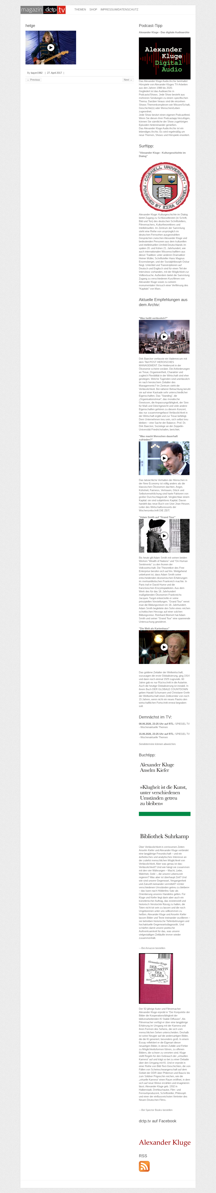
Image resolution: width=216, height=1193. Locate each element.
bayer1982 (37, 72)
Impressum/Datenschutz (119, 9)
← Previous (33, 79)
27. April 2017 (54, 72)
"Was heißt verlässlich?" (153, 318)
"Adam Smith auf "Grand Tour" (157, 517)
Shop (93, 9)
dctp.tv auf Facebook (157, 1121)
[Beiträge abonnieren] (144, 1162)
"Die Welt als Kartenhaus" (154, 628)
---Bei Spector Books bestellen (155, 1110)
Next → (128, 79)
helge (30, 25)
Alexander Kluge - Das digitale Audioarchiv (164, 32)
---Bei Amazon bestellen (152, 948)
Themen (80, 9)
